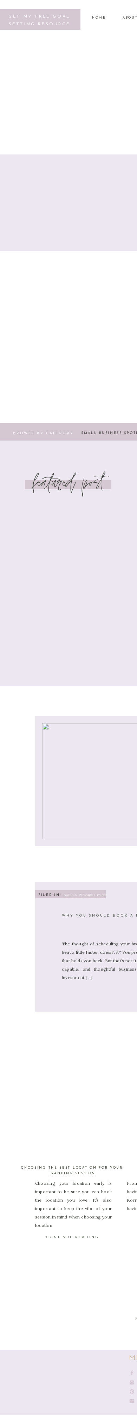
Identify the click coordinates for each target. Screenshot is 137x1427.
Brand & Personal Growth (85, 895)
